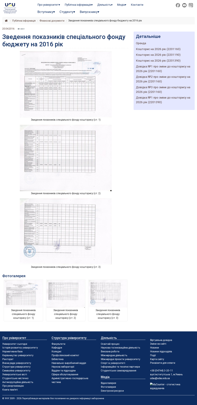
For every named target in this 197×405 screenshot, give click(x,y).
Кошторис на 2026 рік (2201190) (158, 55)
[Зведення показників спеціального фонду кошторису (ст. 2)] (66, 157)
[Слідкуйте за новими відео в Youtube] (184, 5)
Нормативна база (12, 351)
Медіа (121, 4)
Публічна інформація (78, 4)
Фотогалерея (108, 386)
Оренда (141, 43)
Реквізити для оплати (162, 362)
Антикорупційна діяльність (17, 382)
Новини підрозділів (161, 351)
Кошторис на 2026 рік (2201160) (158, 49)
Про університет (48, 4)
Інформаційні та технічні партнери (120, 366)
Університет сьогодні (14, 343)
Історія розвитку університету (20, 347)
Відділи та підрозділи (64, 370)
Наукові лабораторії (63, 366)
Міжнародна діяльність (114, 355)
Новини (154, 347)
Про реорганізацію (13, 385)
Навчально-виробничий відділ (69, 363)
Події (153, 355)
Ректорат (8, 359)
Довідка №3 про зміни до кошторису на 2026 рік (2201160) (163, 89)
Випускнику (89, 12)
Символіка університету (16, 370)
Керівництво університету (17, 355)
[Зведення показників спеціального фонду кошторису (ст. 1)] (66, 84)
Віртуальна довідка (161, 340)
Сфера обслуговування (65, 374)
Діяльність (104, 4)
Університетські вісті (14, 374)
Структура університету (16, 366)
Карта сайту (157, 359)
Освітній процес (110, 343)
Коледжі (56, 351)
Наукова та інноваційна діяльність (120, 347)
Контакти (137, 4)
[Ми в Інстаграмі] (191, 5)
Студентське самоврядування (118, 370)
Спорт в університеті (113, 363)
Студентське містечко (15, 378)
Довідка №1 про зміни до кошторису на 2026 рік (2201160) (163, 69)
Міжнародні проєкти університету (120, 359)
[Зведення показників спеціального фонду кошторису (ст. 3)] (66, 231)
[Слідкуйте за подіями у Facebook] (178, 5)
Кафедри (57, 347)
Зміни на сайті (158, 343)
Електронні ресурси (112, 390)
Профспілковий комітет (65, 355)
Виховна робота (110, 351)
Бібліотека (57, 359)
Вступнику (45, 12)
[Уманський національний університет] (16, 8)
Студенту (66, 12)
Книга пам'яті (10, 389)
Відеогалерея (108, 383)
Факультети (58, 343)
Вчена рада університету (16, 363)
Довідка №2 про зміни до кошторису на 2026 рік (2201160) (163, 79)
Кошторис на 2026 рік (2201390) (158, 60)
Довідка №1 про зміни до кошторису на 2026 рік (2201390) (163, 100)
